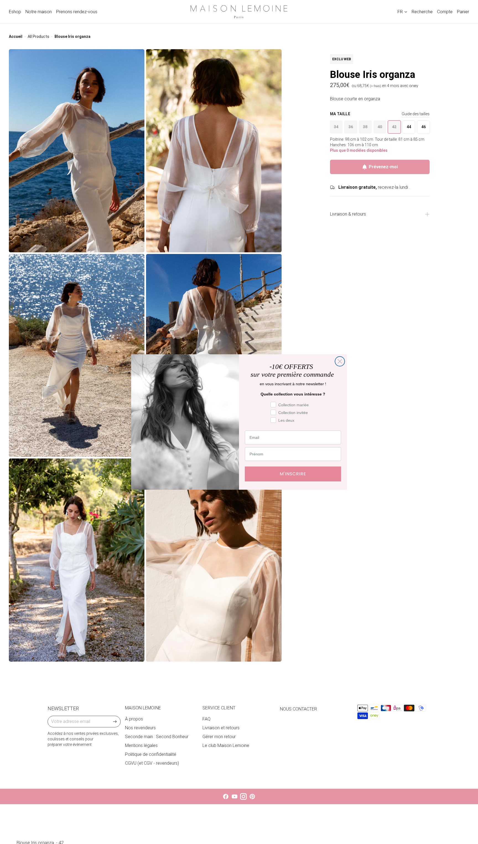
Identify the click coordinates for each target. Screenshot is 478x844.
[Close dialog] (340, 361)
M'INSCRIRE (293, 474)
